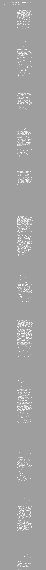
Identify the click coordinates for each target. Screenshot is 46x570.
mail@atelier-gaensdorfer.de (25, 175)
